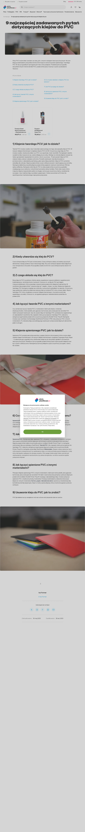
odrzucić (26, 418)
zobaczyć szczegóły (51, 418)
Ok (42, 432)
